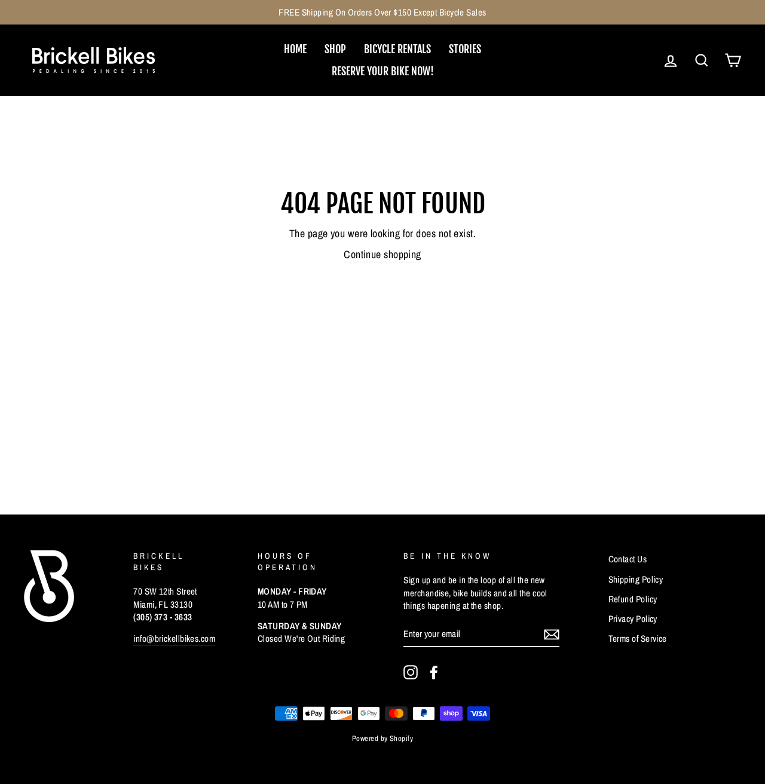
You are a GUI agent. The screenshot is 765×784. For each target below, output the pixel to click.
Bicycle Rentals (397, 49)
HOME (295, 49)
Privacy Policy (632, 618)
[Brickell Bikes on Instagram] (410, 672)
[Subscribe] (551, 634)
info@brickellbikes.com (174, 638)
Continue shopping (382, 254)
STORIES (465, 49)
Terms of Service (637, 638)
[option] (382, 12)
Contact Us (627, 559)
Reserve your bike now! (383, 71)
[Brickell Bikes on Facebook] (434, 672)
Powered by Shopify (382, 738)
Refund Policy (632, 599)
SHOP (335, 49)
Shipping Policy (635, 579)
